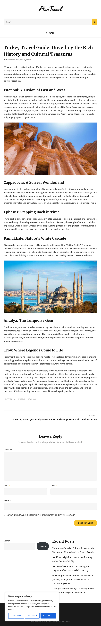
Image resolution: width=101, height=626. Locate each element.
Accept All (48, 616)
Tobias (28, 60)
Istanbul (32, 399)
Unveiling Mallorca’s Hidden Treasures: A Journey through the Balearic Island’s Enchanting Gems (72, 579)
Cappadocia (10, 399)
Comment (8, 449)
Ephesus (21, 399)
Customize (16, 616)
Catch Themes (66, 621)
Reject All (32, 616)
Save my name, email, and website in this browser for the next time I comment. (41, 515)
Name (7, 486)
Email (53, 486)
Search (7, 540)
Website (7, 500)
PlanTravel (50, 9)
